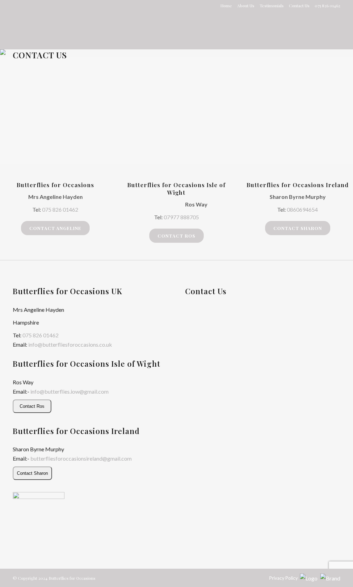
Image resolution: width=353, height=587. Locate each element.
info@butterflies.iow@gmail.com (69, 391)
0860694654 (302, 209)
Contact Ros (176, 236)
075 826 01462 (60, 209)
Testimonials (272, 5)
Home (226, 5)
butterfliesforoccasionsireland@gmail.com (81, 458)
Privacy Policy (283, 578)
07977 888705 (181, 217)
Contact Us (299, 5)
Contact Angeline (55, 228)
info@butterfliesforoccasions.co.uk (70, 344)
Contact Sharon (297, 228)
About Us (245, 5)
